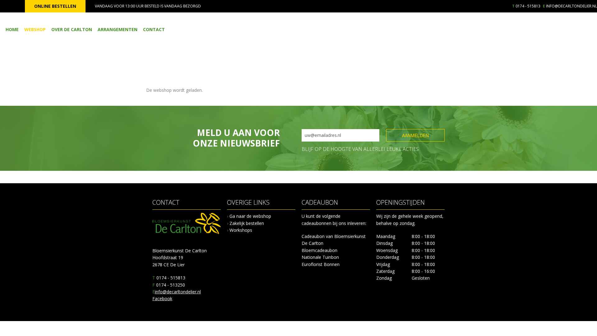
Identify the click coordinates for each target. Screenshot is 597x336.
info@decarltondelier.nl (571, 6)
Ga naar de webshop (249, 216)
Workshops (239, 230)
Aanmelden (415, 135)
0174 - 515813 (528, 6)
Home (12, 29)
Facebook (162, 298)
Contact (154, 29)
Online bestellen (55, 6)
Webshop (35, 29)
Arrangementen (117, 29)
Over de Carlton (71, 29)
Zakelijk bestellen (245, 223)
